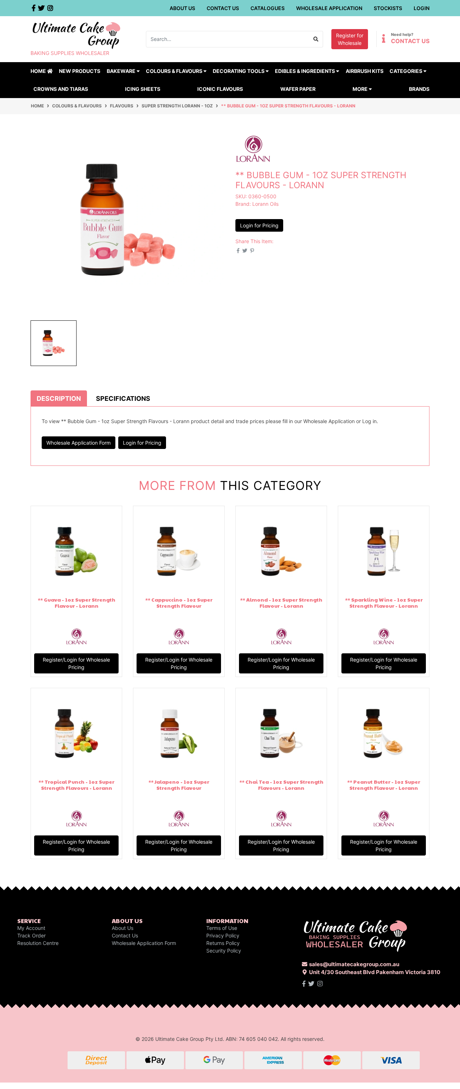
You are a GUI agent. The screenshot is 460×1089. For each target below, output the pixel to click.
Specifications (123, 398)
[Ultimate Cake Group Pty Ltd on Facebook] (303, 983)
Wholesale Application (329, 8)
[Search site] (316, 39)
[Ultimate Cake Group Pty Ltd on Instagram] (320, 983)
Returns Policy (223, 943)
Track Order (31, 935)
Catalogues (267, 8)
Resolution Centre (38, 943)
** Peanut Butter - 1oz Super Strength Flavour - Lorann (383, 784)
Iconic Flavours (220, 89)
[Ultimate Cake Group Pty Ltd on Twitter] (311, 983)
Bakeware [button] (122, 71)
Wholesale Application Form (78, 443)
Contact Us (223, 8)
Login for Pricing (259, 225)
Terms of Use (221, 928)
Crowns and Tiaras (60, 89)
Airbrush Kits (364, 71)
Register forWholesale (349, 39)
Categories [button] (406, 71)
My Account (31, 928)
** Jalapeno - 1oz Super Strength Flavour (178, 784)
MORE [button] (361, 89)
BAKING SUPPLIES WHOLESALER (70, 53)
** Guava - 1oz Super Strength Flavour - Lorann (76, 602)
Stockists (388, 8)
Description (59, 398)
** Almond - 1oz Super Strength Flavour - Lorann (281, 602)
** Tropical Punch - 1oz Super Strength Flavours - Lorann (76, 784)
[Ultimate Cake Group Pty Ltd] (76, 35)
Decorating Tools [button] (239, 71)
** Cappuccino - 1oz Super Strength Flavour (178, 602)
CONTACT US (410, 41)
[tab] (59, 398)
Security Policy (223, 950)
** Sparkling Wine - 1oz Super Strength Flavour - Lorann (384, 602)
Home (39, 71)
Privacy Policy (222, 935)
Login (421, 8)
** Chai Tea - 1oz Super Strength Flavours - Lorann (281, 784)
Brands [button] (419, 89)
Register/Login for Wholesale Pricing (76, 663)
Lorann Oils (265, 204)
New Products (79, 71)
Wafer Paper (298, 89)
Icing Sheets (142, 89)
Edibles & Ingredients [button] (305, 71)
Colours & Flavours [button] (174, 71)
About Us (182, 8)
